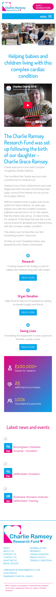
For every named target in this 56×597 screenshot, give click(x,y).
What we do (10, 560)
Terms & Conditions (41, 560)
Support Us (9, 554)
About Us (8, 551)
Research (35, 551)
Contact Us (9, 557)
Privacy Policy (38, 557)
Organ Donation (39, 554)
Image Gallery (11, 563)
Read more (28, 277)
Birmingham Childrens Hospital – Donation (27, 449)
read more (28, 347)
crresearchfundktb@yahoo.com (21, 570)
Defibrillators (38, 548)
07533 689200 (10, 573)
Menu (43, 17)
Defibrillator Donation (26, 473)
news (6, 548)
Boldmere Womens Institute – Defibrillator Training (31, 498)
